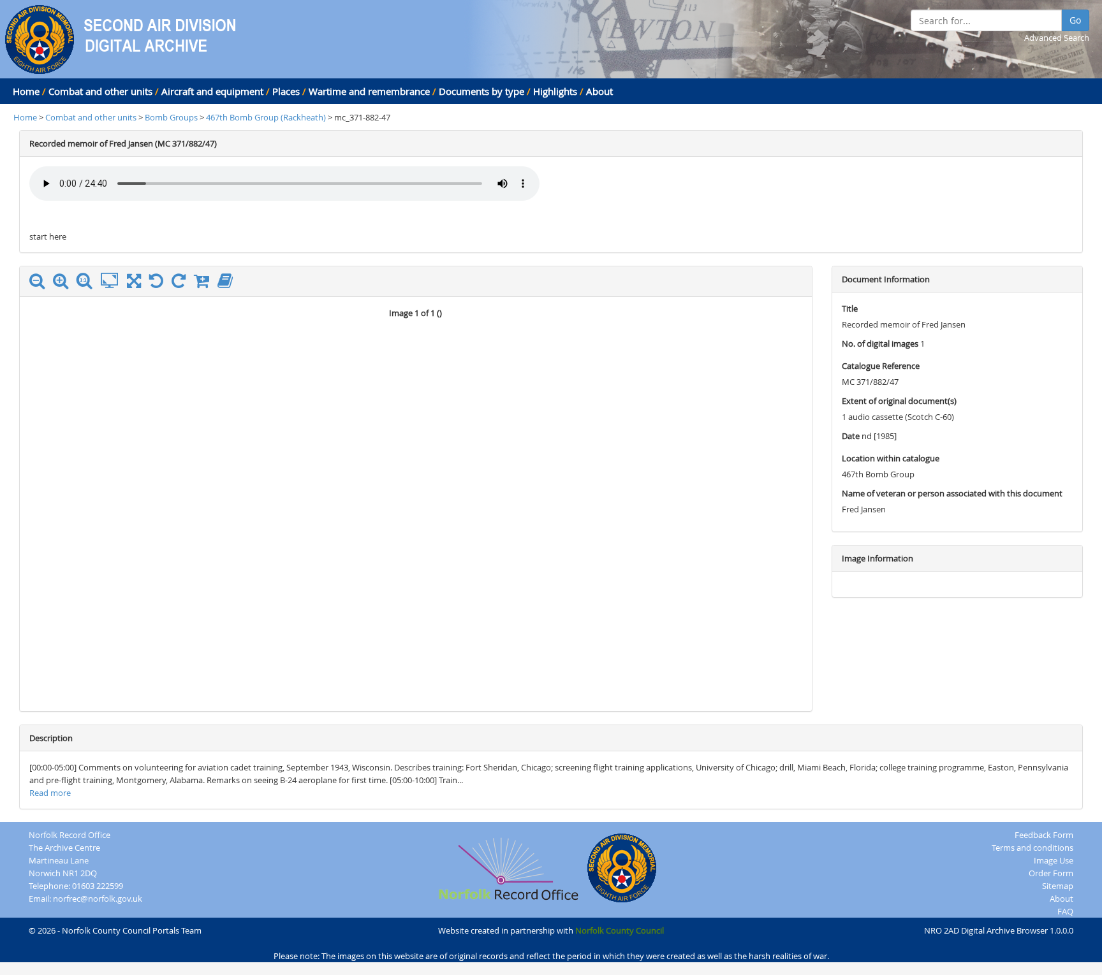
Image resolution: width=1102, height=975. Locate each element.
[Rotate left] (159, 283)
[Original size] (87, 281)
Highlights (555, 91)
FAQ (1065, 911)
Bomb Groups (172, 117)
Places (286, 91)
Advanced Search (1056, 37)
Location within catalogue (890, 458)
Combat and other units (100, 91)
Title (850, 308)
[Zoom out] (40, 283)
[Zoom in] (64, 283)
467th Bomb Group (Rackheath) (267, 117)
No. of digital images (880, 343)
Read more (50, 792)
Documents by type (481, 91)
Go (1075, 20)
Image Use (1053, 860)
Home (26, 91)
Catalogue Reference (881, 366)
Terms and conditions (1032, 847)
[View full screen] (134, 283)
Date (851, 436)
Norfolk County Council (619, 930)
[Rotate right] (182, 283)
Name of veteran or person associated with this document (952, 493)
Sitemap (1057, 886)
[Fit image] (112, 281)
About (599, 91)
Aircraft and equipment (212, 91)
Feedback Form (1044, 835)
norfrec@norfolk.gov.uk (97, 898)
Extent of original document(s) (899, 401)
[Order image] (205, 283)
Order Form (1051, 873)
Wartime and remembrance (369, 91)
